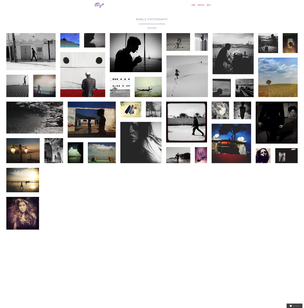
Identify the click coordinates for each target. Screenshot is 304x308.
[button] (201, 5)
